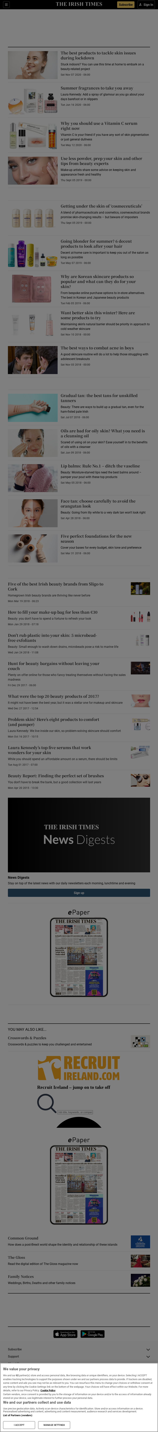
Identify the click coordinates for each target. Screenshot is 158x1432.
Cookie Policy (47, 1390)
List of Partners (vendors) (17, 1415)
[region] (79, 1397)
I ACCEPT (19, 1425)
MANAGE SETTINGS (54, 1425)
